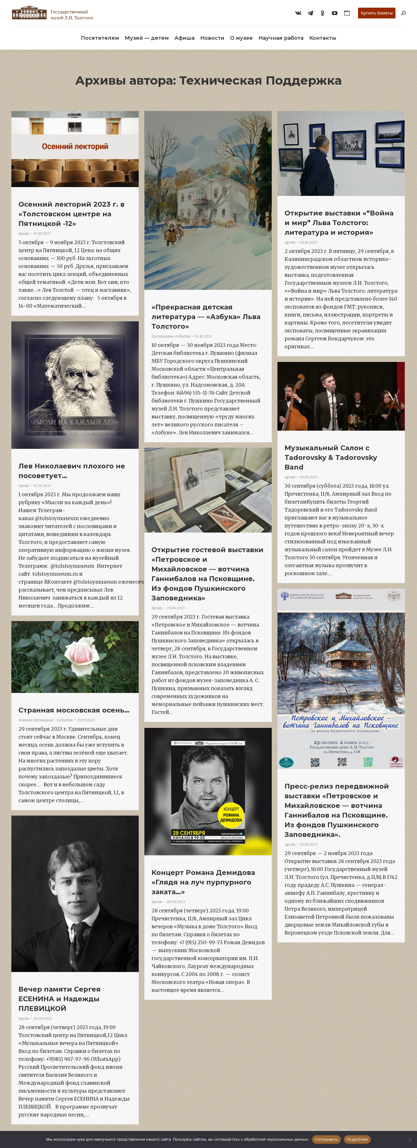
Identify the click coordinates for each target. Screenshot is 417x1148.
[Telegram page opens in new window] (310, 13)
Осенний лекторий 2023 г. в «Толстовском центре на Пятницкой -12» (71, 214)
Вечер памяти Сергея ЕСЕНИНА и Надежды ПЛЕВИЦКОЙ (59, 999)
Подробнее (357, 1139)
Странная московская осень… (74, 710)
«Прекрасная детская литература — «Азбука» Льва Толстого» (205, 316)
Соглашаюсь (326, 1139)
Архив (23, 233)
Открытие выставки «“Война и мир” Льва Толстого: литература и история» (339, 222)
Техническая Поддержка (260, 80)
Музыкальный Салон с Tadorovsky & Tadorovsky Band (331, 457)
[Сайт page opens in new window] (347, 13)
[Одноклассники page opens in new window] (322, 13)
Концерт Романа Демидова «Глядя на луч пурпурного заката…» (203, 882)
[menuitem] (100, 38)
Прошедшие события (170, 336)
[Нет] (410, 1139)
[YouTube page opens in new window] (334, 13)
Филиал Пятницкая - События (45, 720)
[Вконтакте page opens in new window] (298, 13)
